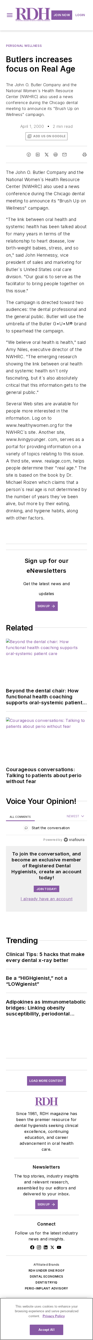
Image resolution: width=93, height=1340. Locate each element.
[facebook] (28, 154)
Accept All (46, 1330)
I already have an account (46, 898)
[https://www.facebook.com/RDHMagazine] (32, 1247)
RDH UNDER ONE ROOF (46, 1270)
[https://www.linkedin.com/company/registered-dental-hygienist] (45, 1247)
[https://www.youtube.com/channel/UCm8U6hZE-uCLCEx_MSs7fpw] (59, 1247)
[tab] (20, 817)
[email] (64, 154)
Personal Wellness (24, 46)
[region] (46, 829)
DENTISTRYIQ (46, 1282)
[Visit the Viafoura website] (74, 840)
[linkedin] (37, 154)
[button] (9, 15)
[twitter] (46, 154)
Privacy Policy (54, 1316)
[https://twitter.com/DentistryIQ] (52, 1247)
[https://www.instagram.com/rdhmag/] (38, 1247)
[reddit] (55, 154)
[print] (84, 154)
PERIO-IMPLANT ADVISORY (46, 1288)
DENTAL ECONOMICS (46, 1276)
